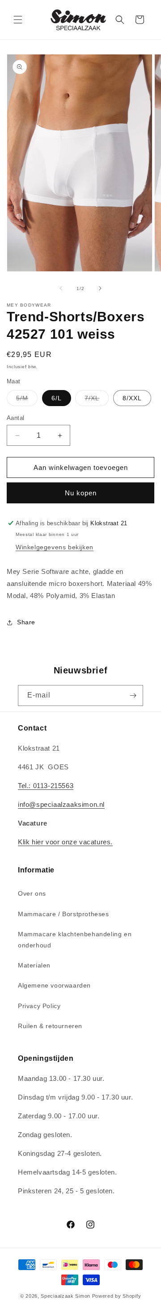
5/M (27, 400)
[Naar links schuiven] (61, 288)
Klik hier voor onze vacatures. (65, 842)
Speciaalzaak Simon (65, 1296)
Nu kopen (81, 493)
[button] (18, 19)
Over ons (32, 893)
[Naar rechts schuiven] (100, 288)
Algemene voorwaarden (54, 985)
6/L (56, 398)
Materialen (34, 965)
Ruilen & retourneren (50, 1026)
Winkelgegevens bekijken (54, 547)
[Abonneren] (133, 695)
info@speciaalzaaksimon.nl (61, 804)
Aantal (15, 418)
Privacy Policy (39, 1005)
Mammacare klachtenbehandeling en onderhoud (74, 939)
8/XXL (132, 398)
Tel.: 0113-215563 (45, 785)
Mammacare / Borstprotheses (63, 914)
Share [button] (26, 622)
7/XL (97, 400)
